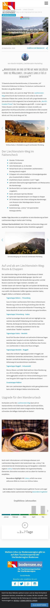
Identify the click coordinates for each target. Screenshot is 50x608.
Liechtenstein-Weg (24, 403)
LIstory (9, 469)
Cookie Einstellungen (28, 600)
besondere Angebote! (39, 492)
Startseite (18, 9)
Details (16, 600)
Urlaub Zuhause (28, 9)
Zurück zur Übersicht (36, 48)
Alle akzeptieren (39, 605)
